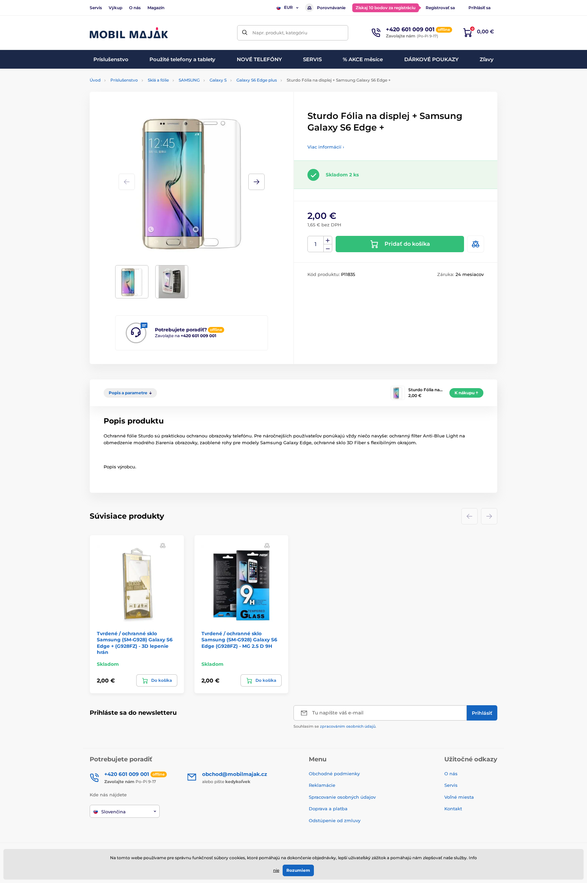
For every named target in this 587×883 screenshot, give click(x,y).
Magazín (155, 7)
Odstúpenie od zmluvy (335, 820)
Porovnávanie (331, 7)
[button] (256, 182)
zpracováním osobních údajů (347, 726)
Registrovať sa (440, 7)
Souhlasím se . (335, 726)
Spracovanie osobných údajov (342, 797)
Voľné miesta (459, 797)
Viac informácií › (325, 147)
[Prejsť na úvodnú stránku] (129, 32)
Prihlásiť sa (479, 7)
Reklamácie (322, 785)
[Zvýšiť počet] (328, 240)
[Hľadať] (244, 32)
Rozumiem (298, 870)
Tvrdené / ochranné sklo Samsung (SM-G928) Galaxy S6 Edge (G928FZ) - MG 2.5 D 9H (239, 639)
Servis (96, 7)
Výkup (115, 7)
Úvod (95, 80)
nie (276, 870)
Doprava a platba (328, 808)
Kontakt (453, 808)
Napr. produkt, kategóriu (279, 32)
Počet (316, 244)
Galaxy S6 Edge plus (256, 80)
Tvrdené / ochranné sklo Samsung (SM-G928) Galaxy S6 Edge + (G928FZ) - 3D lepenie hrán (135, 642)
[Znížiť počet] (328, 248)
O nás (135, 7)
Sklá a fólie (158, 80)
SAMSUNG (189, 80)
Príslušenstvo (124, 80)
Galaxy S (218, 80)
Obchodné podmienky (334, 773)
